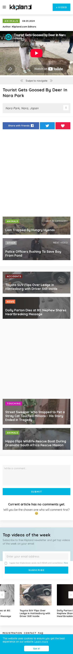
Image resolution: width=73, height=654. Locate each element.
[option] (36, 601)
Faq (40, 633)
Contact (30, 633)
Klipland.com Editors (24, 26)
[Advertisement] (36, 173)
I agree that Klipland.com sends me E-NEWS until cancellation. (38, 563)
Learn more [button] (41, 641)
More (66, 563)
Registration (12, 633)
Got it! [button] (36, 648)
